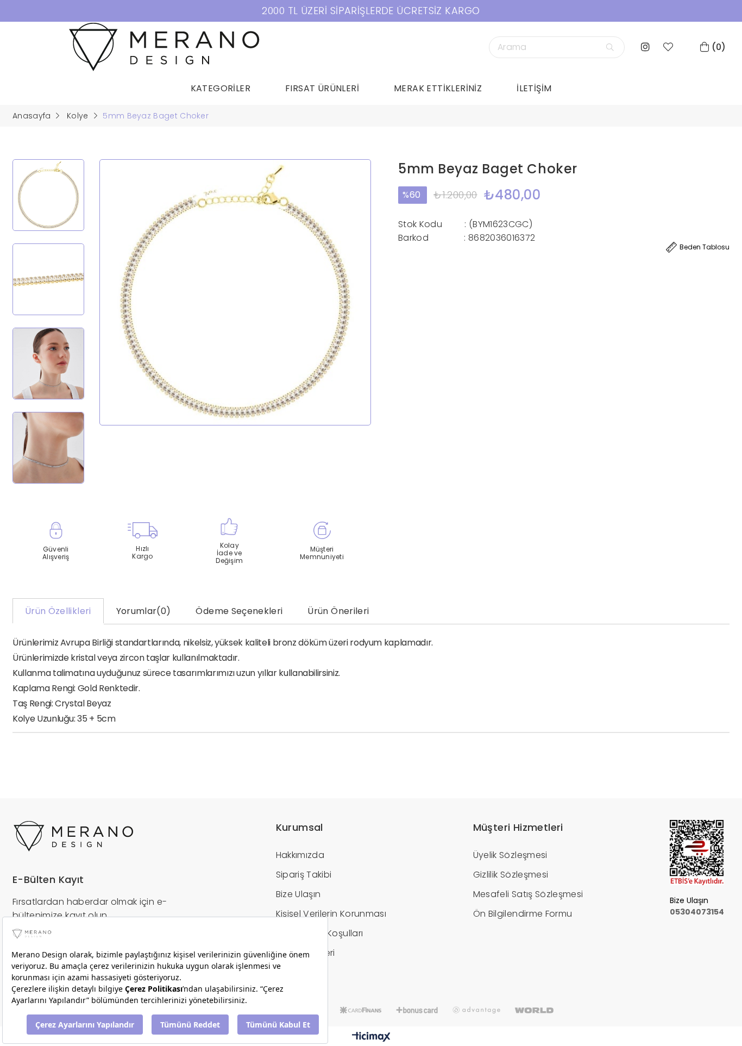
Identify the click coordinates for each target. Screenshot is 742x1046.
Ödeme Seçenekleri (239, 611)
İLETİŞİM (534, 88)
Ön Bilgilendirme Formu (523, 913)
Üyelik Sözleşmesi (510, 855)
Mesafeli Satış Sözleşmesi (528, 894)
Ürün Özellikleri (58, 611)
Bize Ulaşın (298, 894)
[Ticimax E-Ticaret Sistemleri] (371, 1037)
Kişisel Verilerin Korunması (331, 913)
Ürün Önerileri (338, 611)
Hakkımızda (300, 855)
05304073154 (697, 911)
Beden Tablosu (705, 247)
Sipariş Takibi (304, 874)
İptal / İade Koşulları (319, 933)
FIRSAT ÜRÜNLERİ (322, 88)
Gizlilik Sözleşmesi (511, 874)
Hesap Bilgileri (305, 953)
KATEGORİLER (220, 88)
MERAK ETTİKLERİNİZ (438, 88)
